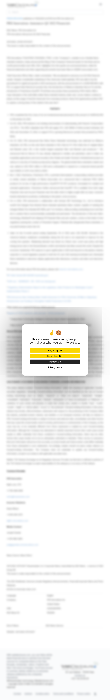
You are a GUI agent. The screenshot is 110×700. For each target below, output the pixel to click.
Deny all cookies (55, 356)
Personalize (55, 361)
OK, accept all (55, 350)
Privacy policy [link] (55, 367)
